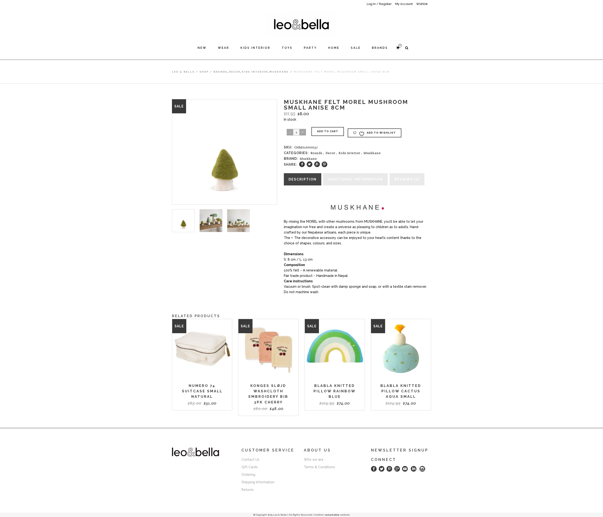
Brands (220, 71)
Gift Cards (249, 467)
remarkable (332, 514)
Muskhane (279, 71)
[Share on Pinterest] (324, 164)
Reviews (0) (407, 179)
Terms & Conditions (319, 467)
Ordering (248, 474)
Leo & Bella (183, 71)
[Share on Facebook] (302, 164)
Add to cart (327, 131)
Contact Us (250, 459)
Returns (247, 489)
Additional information (355, 179)
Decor (234, 71)
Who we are (313, 459)
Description (303, 179)
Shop (204, 71)
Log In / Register (379, 4)
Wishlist (422, 4)
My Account (404, 4)
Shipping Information (257, 482)
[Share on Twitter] (309, 164)
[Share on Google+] (317, 164)
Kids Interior (255, 71)
